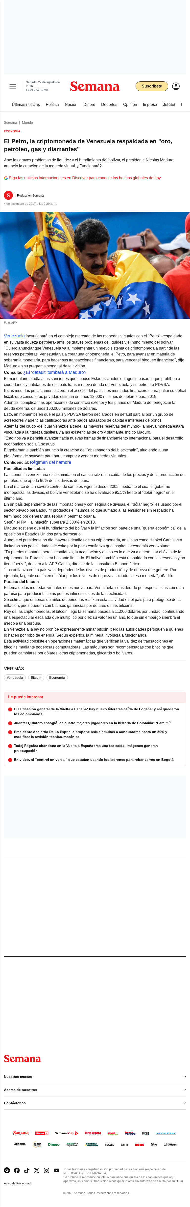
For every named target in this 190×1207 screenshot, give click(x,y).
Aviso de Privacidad (22, 1183)
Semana (10, 122)
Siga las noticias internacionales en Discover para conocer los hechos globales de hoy (85, 178)
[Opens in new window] (17, 1170)
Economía (57, 677)
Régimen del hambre (50, 462)
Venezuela (14, 335)
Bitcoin (36, 677)
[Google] (7, 1170)
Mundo (27, 122)
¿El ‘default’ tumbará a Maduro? (54, 372)
